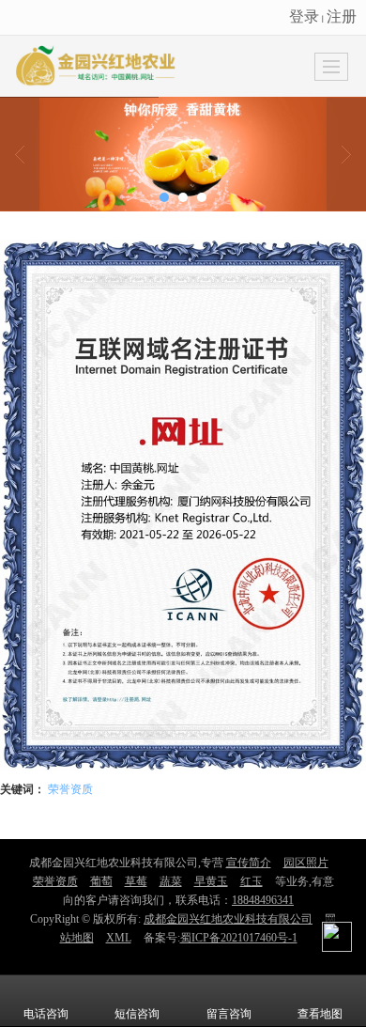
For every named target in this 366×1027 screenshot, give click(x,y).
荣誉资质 (70, 788)
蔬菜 (171, 881)
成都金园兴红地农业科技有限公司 (228, 919)
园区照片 (305, 862)
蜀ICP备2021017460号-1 (238, 937)
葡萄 (101, 881)
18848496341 (263, 900)
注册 (342, 15)
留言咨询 (229, 1013)
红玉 (251, 881)
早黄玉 (211, 881)
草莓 (136, 881)
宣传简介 (248, 862)
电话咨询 (46, 1013)
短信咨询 (137, 1013)
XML (118, 937)
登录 (304, 15)
